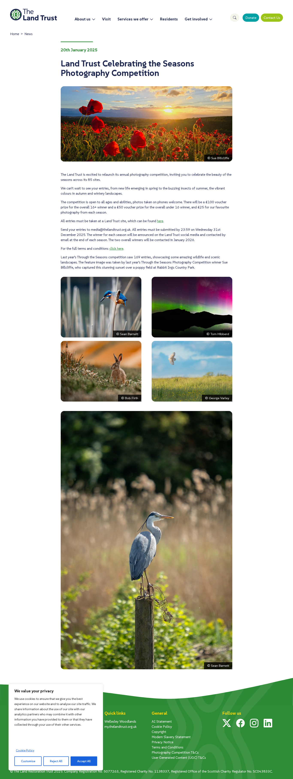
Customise (28, 761)
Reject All (56, 761)
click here (116, 248)
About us (83, 19)
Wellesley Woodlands (120, 721)
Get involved (196, 19)
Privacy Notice (162, 742)
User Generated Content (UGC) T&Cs (179, 757)
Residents (169, 19)
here (160, 221)
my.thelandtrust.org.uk (120, 726)
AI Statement (162, 721)
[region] (56, 727)
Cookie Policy (25, 750)
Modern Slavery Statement (171, 737)
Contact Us (272, 17)
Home (14, 34)
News (28, 34)
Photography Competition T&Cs (175, 752)
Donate (250, 17)
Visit (106, 19)
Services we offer (133, 19)
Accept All (84, 761)
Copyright (159, 732)
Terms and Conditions (167, 747)
